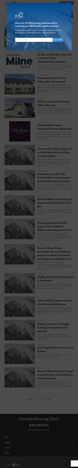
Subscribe (57, 40)
